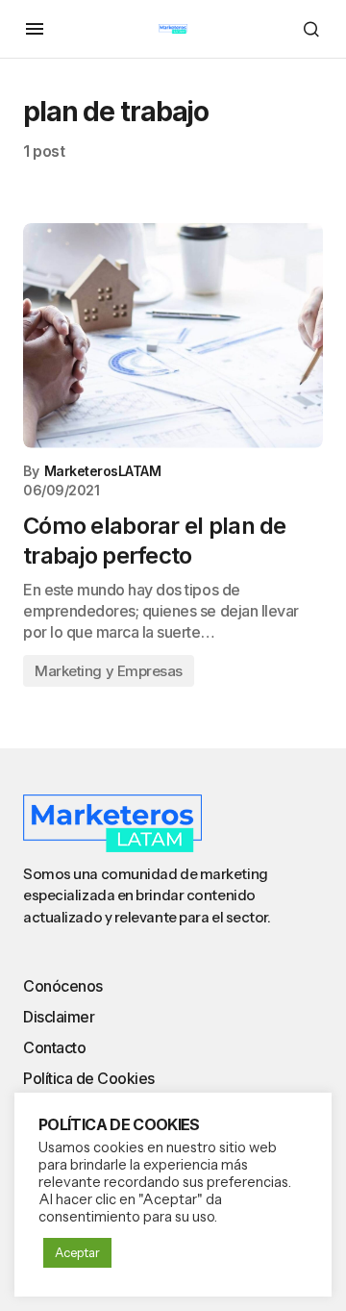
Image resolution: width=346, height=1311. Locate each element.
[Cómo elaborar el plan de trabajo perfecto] (173, 335)
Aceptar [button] (77, 1252)
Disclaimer (58, 1016)
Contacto (54, 1047)
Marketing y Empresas (109, 671)
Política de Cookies (89, 1078)
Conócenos (63, 986)
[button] (34, 28)
